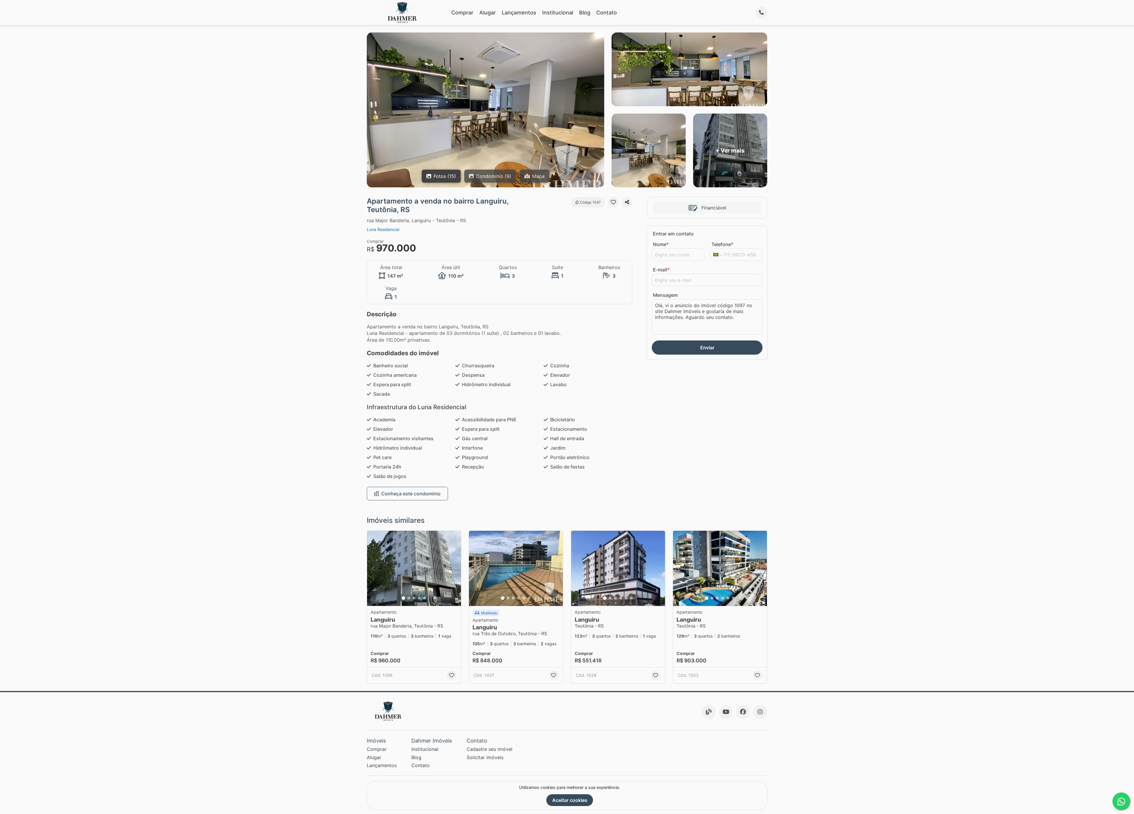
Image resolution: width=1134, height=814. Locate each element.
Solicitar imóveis (485, 757)
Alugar (487, 12)
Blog (584, 12)
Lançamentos (519, 12)
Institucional (557, 12)
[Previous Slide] (373, 568)
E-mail (661, 270)
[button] (414, 568)
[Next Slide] (455, 568)
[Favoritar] (613, 202)
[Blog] (709, 712)
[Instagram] (760, 712)
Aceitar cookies (569, 800)
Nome (661, 244)
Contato (606, 12)
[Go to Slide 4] (419, 598)
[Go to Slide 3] (414, 598)
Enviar (707, 348)
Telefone (722, 244)
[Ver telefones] (761, 13)
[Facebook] (743, 712)
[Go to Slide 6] (529, 598)
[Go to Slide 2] (408, 598)
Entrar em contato (673, 234)
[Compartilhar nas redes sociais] (627, 202)
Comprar (462, 12)
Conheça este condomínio (411, 494)
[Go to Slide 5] (424, 598)
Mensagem (665, 295)
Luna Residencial (383, 229)
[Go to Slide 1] (403, 598)
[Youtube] (726, 712)
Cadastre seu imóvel (489, 749)
